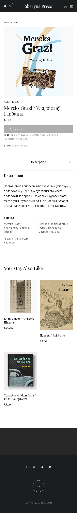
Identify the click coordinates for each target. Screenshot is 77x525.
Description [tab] (38, 162)
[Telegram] (42, 467)
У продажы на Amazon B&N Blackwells (37, 134)
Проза (15, 101)
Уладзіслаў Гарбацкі (16, 138)
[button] (65, 35)
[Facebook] (26, 467)
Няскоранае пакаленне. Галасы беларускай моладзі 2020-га (53, 227)
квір (12, 134)
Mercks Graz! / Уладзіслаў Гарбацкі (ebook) (17, 227)
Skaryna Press (38, 6)
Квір (7, 101)
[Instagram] (34, 467)
